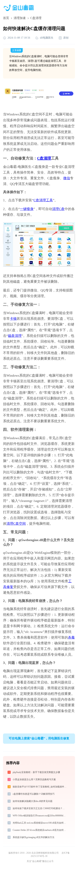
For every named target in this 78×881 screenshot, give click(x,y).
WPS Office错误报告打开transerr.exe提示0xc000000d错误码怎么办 (40, 815)
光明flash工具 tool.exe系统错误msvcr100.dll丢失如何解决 (40, 822)
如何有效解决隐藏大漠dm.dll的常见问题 (32, 801)
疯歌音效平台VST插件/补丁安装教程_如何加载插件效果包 (40, 786)
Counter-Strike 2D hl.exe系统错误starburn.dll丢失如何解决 (40, 830)
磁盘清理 (15, 336)
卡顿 (13, 319)
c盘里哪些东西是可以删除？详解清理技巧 (34, 794)
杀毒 (71, 637)
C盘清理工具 (43, 200)
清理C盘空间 (16, 523)
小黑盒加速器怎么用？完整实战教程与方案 (34, 779)
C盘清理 (44, 158)
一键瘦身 (27, 209)
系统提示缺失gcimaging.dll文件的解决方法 (33, 837)
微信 (66, 178)
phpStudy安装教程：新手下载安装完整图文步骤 (36, 772)
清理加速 (20, 18)
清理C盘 (58, 209)
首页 (6, 18)
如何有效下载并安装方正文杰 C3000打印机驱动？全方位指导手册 (40, 808)
